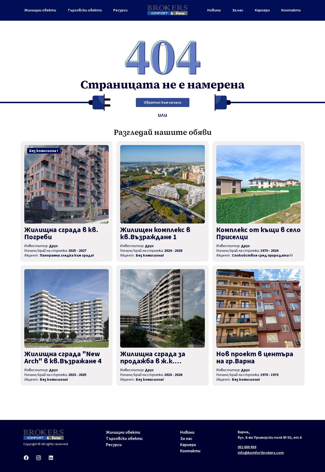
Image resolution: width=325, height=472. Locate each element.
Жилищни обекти (40, 10)
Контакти (291, 10)
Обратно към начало (163, 102)
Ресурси (120, 10)
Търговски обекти (85, 10)
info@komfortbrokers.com (261, 452)
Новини (214, 10)
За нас (237, 10)
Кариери (262, 10)
